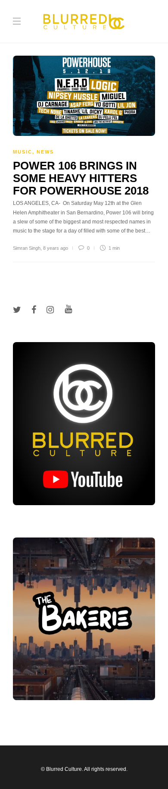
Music (22, 151)
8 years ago (55, 248)
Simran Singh (26, 248)
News (45, 151)
